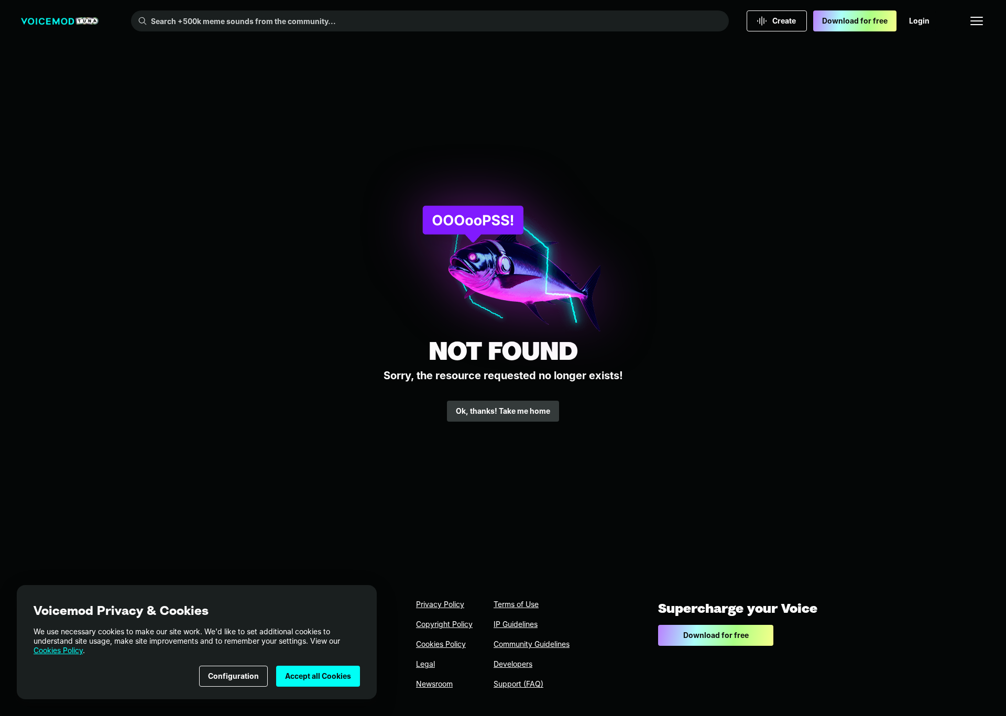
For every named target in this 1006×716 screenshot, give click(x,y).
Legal (425, 663)
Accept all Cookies (318, 675)
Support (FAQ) (518, 683)
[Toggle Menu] (976, 21)
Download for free (855, 20)
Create (784, 20)
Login (919, 20)
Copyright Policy (444, 624)
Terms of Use (516, 604)
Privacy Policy (440, 604)
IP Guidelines (516, 624)
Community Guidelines (532, 644)
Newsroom (434, 683)
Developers (513, 663)
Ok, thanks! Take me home (503, 410)
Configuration (233, 675)
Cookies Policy (58, 650)
